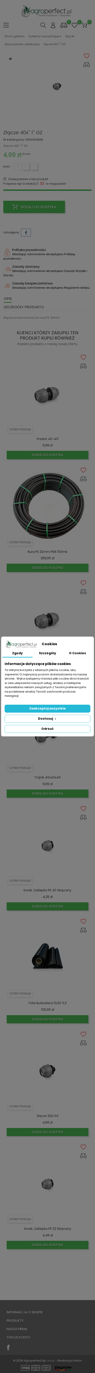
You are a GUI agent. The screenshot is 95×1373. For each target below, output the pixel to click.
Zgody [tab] (17, 653)
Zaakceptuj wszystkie (47, 708)
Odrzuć (47, 728)
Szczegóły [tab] (47, 653)
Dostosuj (46, 718)
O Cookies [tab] (77, 653)
